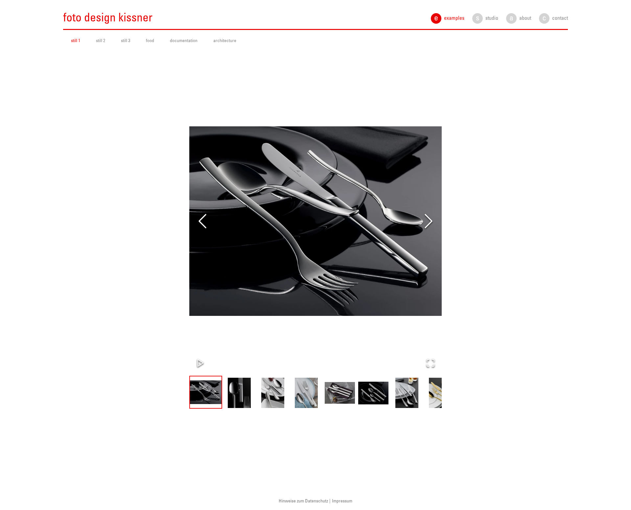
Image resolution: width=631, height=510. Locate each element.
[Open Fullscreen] (430, 363)
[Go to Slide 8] (440, 392)
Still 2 (100, 41)
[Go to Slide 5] (339, 392)
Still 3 (125, 41)
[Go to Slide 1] (205, 392)
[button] (315, 221)
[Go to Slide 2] (239, 392)
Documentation (184, 41)
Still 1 (75, 41)
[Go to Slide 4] (306, 392)
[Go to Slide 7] (406, 392)
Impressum (342, 501)
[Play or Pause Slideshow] (200, 363)
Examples (449, 18)
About (520, 18)
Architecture (224, 41)
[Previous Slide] (202, 221)
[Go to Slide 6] (373, 392)
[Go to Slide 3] (272, 392)
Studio (487, 18)
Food (150, 41)
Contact (555, 18)
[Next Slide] (428, 221)
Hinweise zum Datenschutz (303, 501)
